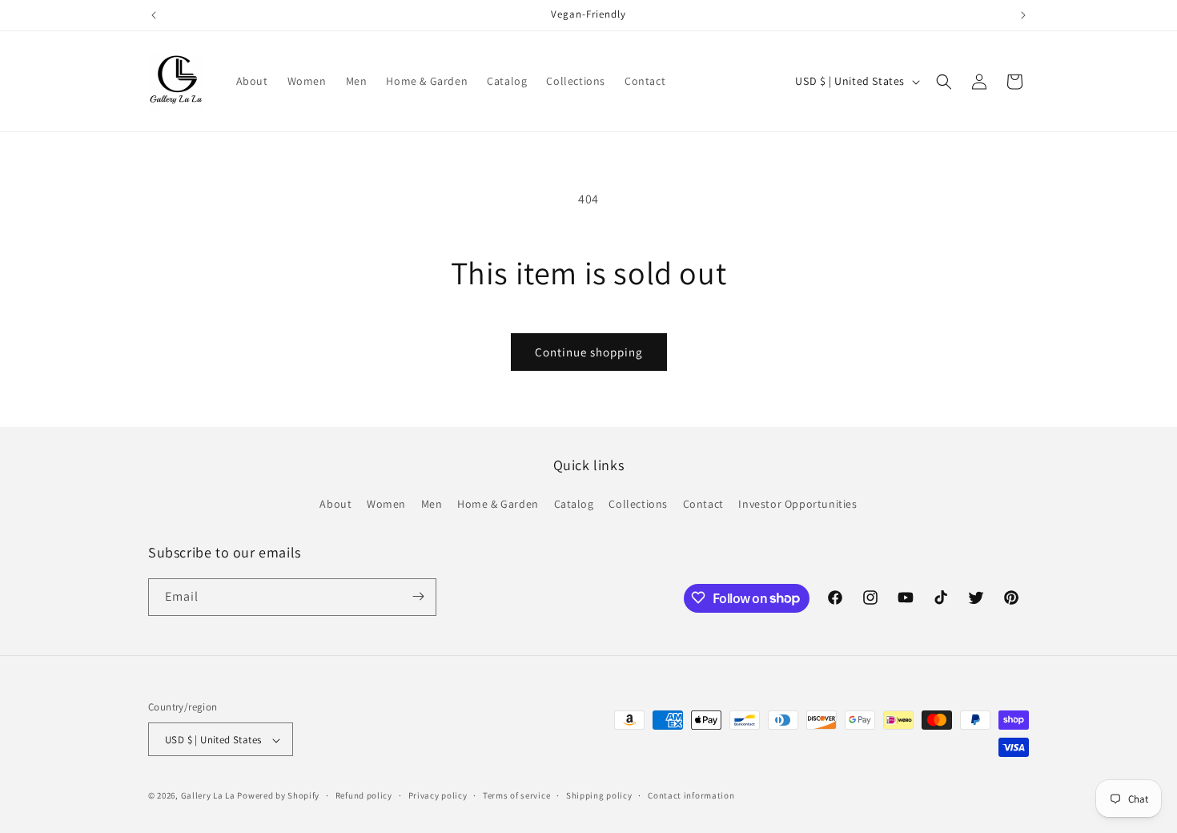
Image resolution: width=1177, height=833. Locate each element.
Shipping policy (599, 795)
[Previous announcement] (153, 15)
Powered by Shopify (278, 796)
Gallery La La (208, 796)
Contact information (691, 795)
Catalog (574, 504)
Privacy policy (438, 795)
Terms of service (516, 795)
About (335, 504)
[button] (944, 81)
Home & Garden (498, 504)
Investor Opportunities (797, 504)
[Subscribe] (418, 596)
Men (432, 504)
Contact (703, 504)
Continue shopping (589, 352)
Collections (638, 504)
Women (386, 504)
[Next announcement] (1023, 15)
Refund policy (363, 795)
